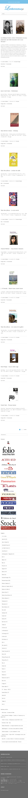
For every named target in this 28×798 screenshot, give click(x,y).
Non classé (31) (4, 645)
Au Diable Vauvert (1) (6, 548)
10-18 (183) (4, 536)
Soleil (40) (4, 695)
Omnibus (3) (4, 648)
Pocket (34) (4, 665)
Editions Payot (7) (5, 592)
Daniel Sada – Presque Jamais (8, 405)
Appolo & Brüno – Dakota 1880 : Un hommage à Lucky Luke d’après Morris (13, 735)
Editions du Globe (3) (6, 589)
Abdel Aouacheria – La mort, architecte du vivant (11, 731)
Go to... (3, 13)
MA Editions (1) (5, 639)
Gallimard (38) (4, 612)
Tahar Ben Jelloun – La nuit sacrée (10, 210)
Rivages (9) (4, 683)
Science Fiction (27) (5, 692)
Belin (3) (3, 562)
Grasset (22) (4, 615)
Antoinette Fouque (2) (6, 545)
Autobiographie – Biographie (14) (8, 553)
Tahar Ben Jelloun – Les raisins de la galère (12, 327)
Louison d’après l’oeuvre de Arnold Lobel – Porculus (11, 741)
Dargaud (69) (4, 568)
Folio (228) (4, 609)
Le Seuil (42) (4, 636)
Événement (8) (4, 601)
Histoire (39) (4, 618)
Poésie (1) (3, 668)
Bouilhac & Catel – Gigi (6, 722)
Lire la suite (3, 66)
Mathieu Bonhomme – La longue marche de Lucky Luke (12, 725)
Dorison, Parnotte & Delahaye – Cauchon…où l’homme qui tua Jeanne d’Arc (13, 716)
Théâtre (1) (4, 701)
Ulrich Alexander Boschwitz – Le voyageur (15, 780)
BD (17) (3, 556)
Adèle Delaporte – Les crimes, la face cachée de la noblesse (12, 728)
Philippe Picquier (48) (6, 657)
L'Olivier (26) (4, 627)
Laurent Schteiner (5, 61)
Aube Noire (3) (4, 551)
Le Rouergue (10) (5, 633)
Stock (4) (3, 698)
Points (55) (4, 671)
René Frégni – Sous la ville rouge (9, 366)
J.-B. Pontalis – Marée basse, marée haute (12, 288)
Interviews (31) (4, 621)
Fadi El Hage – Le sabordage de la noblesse (10, 783)
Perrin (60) (4, 654)
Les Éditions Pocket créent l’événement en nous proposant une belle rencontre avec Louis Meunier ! (14, 39)
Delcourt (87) (4, 571)
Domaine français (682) (6, 580)
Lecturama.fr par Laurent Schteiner (14, 2)
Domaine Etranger (17, 61)
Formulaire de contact (4, 790)
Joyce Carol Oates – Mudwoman (9, 91)
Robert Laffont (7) (5, 686)
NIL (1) (3, 642)
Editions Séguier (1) (5, 598)
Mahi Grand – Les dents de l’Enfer (8, 712)
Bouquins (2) (4, 565)
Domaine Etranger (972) (6, 577)
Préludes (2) (4, 674)
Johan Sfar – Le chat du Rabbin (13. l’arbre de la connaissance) (13, 738)
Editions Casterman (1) (6, 583)
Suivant (25, 429)
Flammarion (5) (4, 604)
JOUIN (2, 779)
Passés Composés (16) (6, 651)
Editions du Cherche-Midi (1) (7, 586)
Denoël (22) (4, 574)
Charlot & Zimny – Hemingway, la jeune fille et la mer (12, 719)
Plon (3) (3, 662)
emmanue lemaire (4, 777)
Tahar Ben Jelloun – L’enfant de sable (10, 170)
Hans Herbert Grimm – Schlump (9, 130)
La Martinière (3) (5, 630)
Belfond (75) (4, 559)
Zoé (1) (3, 704)
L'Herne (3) (4, 624)
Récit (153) (4, 680)
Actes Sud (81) (4, 539)
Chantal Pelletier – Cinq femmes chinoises (12, 248)
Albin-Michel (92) (5, 542)
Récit (5, 103)
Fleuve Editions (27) (5, 607)
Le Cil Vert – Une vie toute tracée (10, 779)
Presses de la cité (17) (6, 677)
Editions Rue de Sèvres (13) (7, 595)
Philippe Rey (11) (5, 660)
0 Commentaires (9, 103)
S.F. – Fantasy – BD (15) (6, 689)
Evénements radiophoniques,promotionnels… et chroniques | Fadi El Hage (13, 782)
